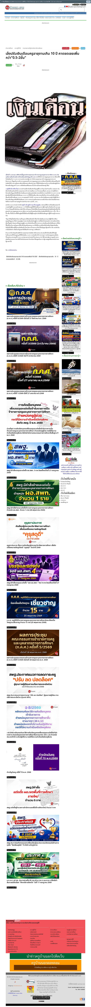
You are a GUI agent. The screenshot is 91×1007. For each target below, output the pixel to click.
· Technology (11, 930)
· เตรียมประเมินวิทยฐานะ (72, 941)
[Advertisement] (45, 34)
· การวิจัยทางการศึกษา (72, 934)
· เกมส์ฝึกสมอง (54, 943)
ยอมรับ (88, 1)
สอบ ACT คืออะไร (65, 498)
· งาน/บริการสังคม (54, 934)
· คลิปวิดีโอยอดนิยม (55, 936)
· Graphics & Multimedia (14, 936)
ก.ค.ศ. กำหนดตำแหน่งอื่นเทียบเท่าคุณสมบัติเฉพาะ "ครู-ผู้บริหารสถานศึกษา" (71, 188)
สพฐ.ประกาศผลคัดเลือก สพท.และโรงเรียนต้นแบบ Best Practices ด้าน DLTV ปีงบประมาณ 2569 (71, 326)
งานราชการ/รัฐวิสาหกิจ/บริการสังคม (32, 48)
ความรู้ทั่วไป (18, 48)
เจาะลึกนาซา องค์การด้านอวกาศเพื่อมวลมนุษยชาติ (71, 375)
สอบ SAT (63, 490)
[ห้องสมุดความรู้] (30, 17)
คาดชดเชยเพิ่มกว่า (10, 259)
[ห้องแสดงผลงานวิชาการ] (50, 17)
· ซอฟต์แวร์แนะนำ (11, 941)
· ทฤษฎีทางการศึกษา (71, 930)
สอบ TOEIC (63, 488)
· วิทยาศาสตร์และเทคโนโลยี (36, 934)
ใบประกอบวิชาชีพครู (65, 481)
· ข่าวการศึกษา (53, 930)
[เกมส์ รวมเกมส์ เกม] (64, 17)
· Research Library (12, 947)
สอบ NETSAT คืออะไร (66, 483)
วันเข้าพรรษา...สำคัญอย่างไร (71, 413)
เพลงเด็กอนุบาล (64, 502)
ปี (57, 256)
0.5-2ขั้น (18, 259)
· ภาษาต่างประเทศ (34, 936)
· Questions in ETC (12, 949)
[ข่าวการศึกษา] (15, 17)
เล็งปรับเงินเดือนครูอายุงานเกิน (46, 256)
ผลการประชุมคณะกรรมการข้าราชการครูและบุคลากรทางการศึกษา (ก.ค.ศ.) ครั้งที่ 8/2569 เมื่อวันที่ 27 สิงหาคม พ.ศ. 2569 (71, 271)
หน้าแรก (83, 48)
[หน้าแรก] (8, 17)
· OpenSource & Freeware (14, 938)
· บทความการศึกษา (71, 932)
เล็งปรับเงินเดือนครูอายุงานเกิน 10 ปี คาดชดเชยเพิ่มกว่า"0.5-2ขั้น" (21, 256)
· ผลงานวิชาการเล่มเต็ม (72, 943)
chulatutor (63, 500)
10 (55, 256)
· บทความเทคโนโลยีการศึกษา (14, 932)
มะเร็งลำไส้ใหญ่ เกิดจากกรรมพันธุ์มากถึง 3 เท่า (71, 429)
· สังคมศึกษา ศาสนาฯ (35, 943)
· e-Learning (10, 934)
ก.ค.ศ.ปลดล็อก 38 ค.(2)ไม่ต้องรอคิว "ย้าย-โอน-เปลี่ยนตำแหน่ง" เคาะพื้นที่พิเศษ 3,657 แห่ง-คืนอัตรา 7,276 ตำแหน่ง (71, 289)
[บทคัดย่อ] (58, 17)
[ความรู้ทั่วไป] (70, 17)
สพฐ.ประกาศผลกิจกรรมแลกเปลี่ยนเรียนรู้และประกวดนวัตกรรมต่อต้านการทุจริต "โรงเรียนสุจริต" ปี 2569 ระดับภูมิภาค (71, 308)
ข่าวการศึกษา (9, 48)
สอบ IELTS (63, 486)
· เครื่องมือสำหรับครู (71, 946)
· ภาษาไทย (32, 938)
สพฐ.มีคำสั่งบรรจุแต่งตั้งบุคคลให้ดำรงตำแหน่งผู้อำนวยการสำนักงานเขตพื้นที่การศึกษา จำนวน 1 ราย (71, 253)
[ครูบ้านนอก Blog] (22, 17)
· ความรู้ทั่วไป (33, 930)
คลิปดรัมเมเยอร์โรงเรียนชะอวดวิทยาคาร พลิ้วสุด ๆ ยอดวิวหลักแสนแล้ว (71, 449)
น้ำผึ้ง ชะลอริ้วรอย (71, 394)
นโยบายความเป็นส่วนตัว (56, 1)
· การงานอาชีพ (33, 947)
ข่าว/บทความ (75, 48)
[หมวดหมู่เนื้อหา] (40, 17)
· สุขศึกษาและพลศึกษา (35, 941)
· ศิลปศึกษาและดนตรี (35, 945)
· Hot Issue (10, 945)
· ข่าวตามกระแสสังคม (55, 932)
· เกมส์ (51, 941)
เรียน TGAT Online (65, 496)
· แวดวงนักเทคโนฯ (12, 951)
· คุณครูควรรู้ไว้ (70, 939)
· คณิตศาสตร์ (33, 932)
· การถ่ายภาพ (10, 943)
